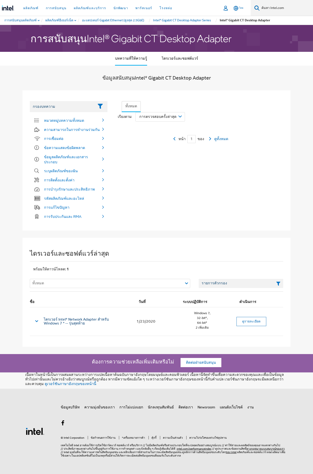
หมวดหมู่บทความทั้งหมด (64, 120)
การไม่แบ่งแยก (131, 407)
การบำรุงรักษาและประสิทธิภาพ (69, 189)
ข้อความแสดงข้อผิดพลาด (64, 147)
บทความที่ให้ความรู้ (131, 58)
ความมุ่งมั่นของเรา (99, 407)
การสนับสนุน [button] (56, 8)
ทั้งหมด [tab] (131, 106)
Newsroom (206, 407)
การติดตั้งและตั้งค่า (59, 180)
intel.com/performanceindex (194, 448)
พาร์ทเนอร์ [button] (143, 8)
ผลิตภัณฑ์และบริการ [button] (90, 8)
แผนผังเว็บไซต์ (231, 407)
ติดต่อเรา (185, 407)
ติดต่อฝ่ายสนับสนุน (201, 362)
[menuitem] (59, 20)
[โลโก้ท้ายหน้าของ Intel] (35, 431)
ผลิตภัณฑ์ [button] (30, 8)
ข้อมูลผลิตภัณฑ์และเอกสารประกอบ (66, 159)
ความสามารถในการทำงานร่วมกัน (72, 129)
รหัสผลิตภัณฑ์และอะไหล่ (64, 198)
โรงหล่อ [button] (165, 8)
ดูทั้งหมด (221, 139)
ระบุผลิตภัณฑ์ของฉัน (61, 171)
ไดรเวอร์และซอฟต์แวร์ (180, 58)
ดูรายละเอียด (251, 321)
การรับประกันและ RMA (63, 216)
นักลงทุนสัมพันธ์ (161, 407)
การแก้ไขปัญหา (56, 207)
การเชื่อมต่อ (53, 138)
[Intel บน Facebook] (63, 424)
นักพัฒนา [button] (120, 8)
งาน (250, 407)
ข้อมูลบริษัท (70, 407)
